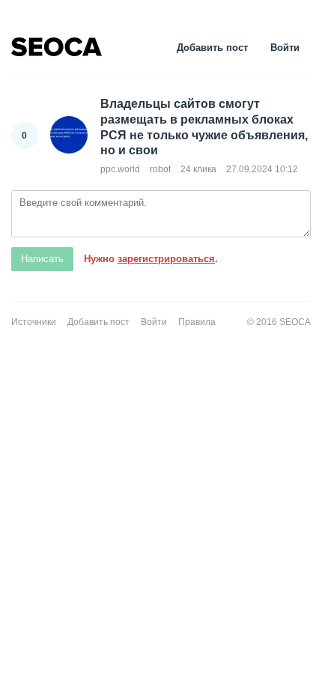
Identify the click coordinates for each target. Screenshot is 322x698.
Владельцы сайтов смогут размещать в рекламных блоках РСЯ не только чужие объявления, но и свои (204, 127)
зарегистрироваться (166, 258)
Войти (285, 47)
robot (160, 169)
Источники (33, 322)
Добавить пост (212, 47)
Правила (197, 322)
